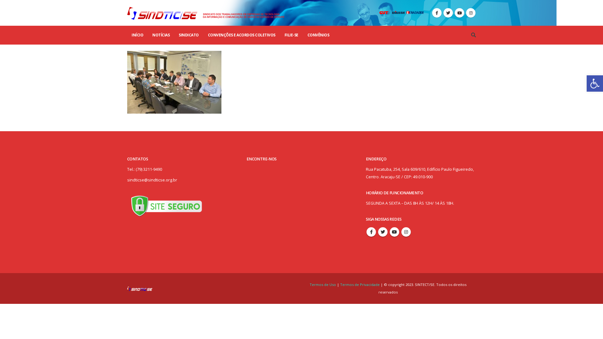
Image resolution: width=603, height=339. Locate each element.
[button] (595, 83)
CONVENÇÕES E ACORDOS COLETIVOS (241, 35)
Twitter (383, 232)
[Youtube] (459, 13)
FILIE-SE (291, 35)
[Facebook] (437, 13)
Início (137, 35)
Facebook (371, 232)
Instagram (406, 232)
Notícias (161, 35)
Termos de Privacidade (360, 284)
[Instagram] (470, 13)
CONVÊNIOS (318, 35)
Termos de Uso (323, 284)
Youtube (394, 232)
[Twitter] (448, 13)
